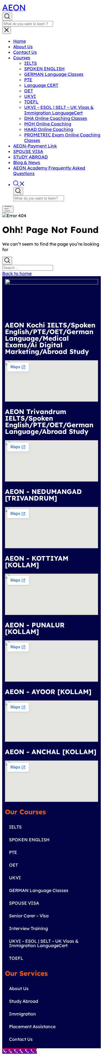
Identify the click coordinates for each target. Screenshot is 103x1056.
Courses (21, 57)
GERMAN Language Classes (53, 74)
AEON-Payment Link (35, 146)
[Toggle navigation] (6, 30)
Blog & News (26, 162)
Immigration (22, 1014)
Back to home (17, 273)
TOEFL (31, 101)
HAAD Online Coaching (48, 129)
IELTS (30, 63)
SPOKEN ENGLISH (44, 68)
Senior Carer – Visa (29, 915)
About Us (23, 46)
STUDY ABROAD (30, 157)
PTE (28, 79)
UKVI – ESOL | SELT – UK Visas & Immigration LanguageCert (59, 109)
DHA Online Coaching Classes (55, 118)
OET (28, 90)
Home (19, 41)
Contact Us (25, 52)
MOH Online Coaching (47, 124)
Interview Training (28, 928)
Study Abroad (23, 1001)
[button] (18, 184)
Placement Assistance (32, 1026)
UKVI (30, 96)
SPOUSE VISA (28, 151)
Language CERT (41, 85)
